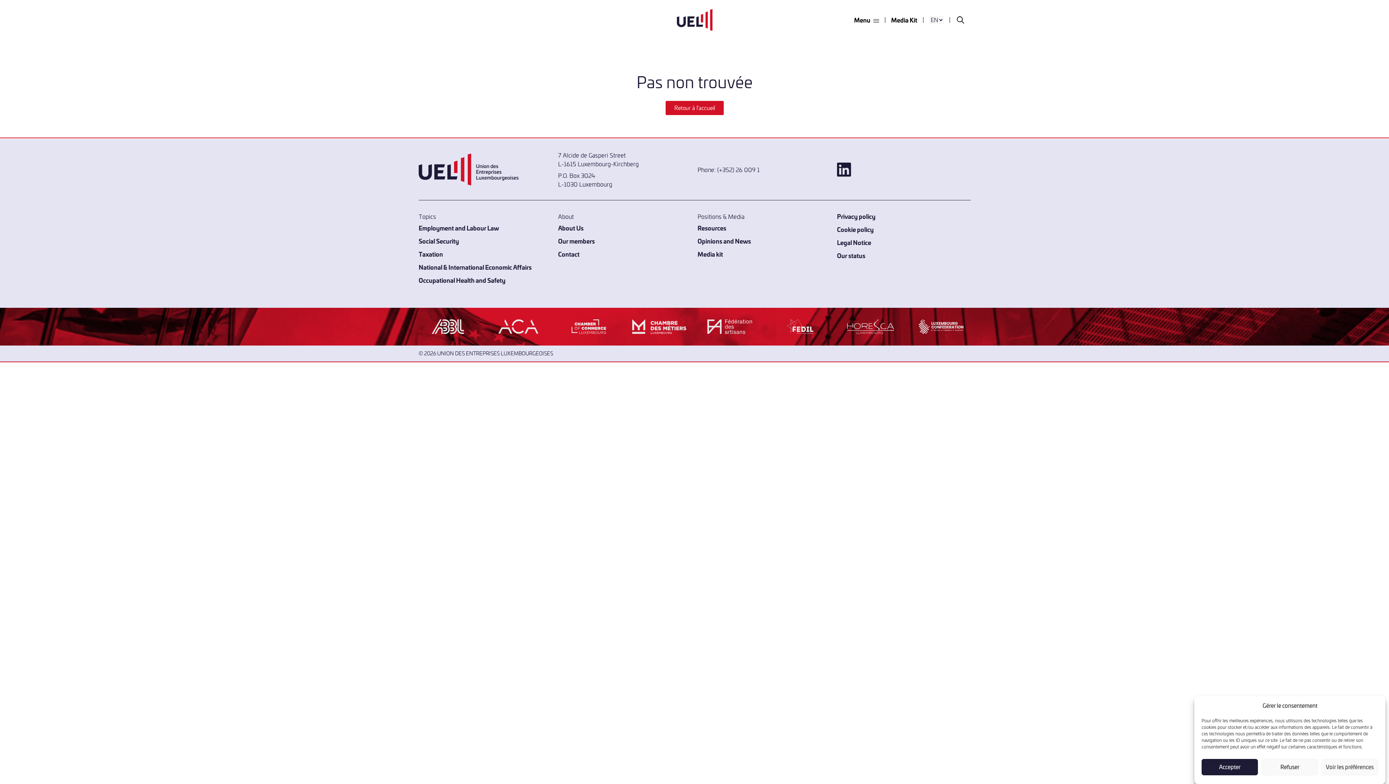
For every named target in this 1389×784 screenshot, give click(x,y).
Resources (712, 228)
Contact (569, 254)
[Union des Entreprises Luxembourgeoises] (694, 20)
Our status (851, 255)
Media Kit (904, 20)
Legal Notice (854, 242)
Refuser (1289, 767)
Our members (576, 241)
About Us (571, 228)
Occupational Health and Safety (462, 280)
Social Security (439, 241)
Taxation (431, 254)
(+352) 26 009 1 (738, 169)
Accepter (1229, 767)
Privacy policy (856, 216)
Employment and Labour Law (459, 228)
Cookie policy (855, 229)
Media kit (710, 254)
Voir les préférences (1350, 767)
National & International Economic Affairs (475, 267)
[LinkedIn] (904, 170)
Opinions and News (724, 241)
